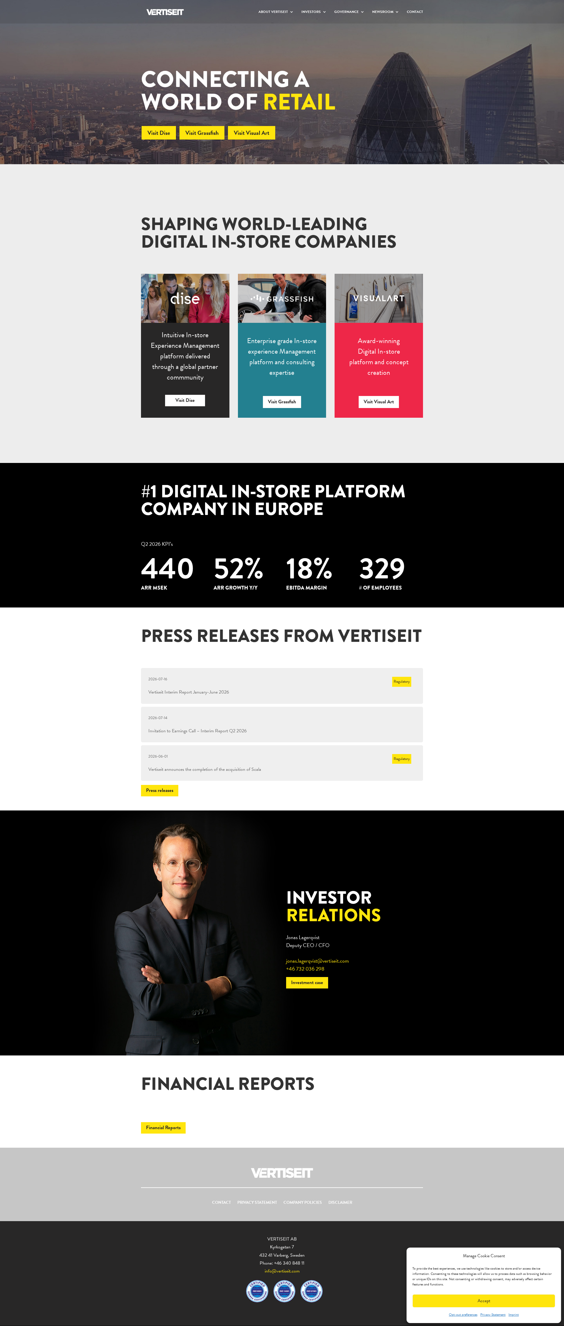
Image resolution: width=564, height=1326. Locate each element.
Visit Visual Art (251, 132)
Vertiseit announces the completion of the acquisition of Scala (204, 769)
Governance (346, 12)
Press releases (159, 790)
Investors (311, 12)
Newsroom (382, 12)
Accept (484, 1301)
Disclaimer (340, 1203)
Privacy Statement (493, 1314)
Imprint (513, 1314)
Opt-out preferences (463, 1314)
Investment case (307, 982)
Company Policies (302, 1203)
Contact (415, 12)
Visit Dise (158, 132)
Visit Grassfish (202, 132)
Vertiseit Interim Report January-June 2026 (188, 692)
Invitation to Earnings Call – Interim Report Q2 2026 (197, 730)
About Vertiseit (273, 12)
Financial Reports (163, 1127)
